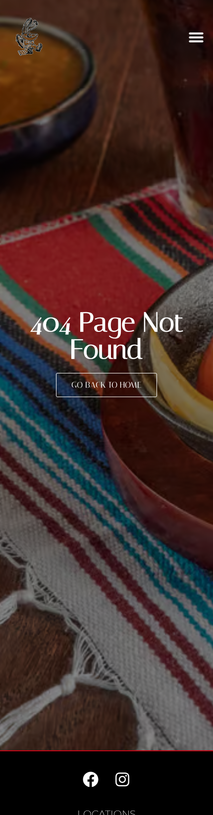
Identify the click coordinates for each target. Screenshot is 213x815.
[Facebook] (90, 777)
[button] (196, 37)
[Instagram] (122, 777)
